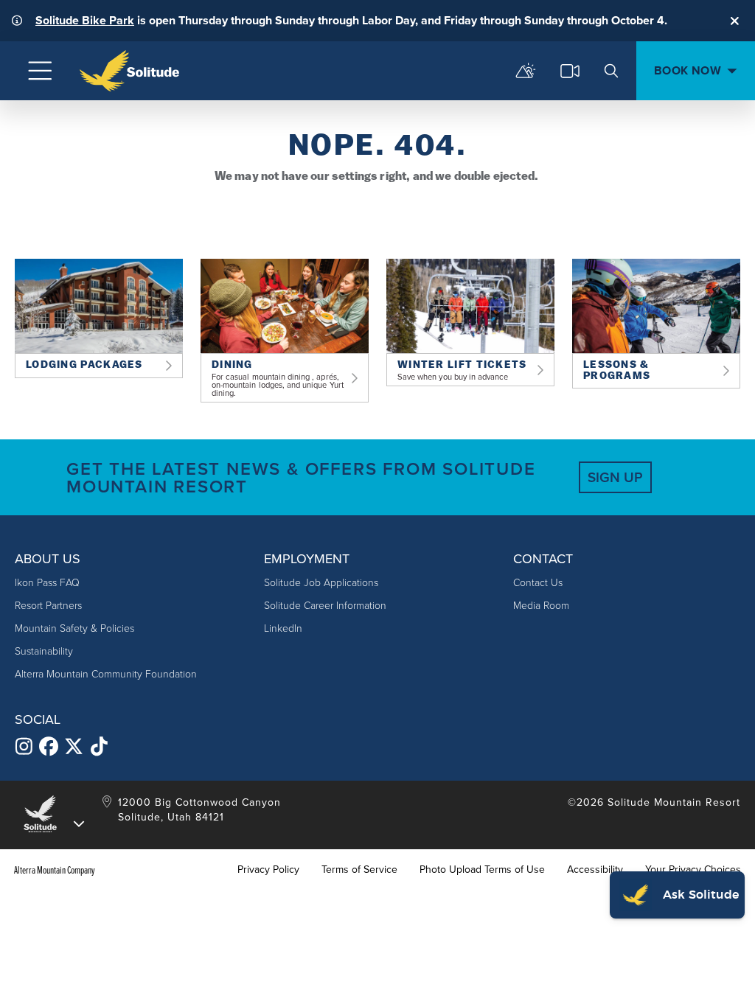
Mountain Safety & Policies (74, 628)
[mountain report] (525, 71)
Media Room (541, 605)
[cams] (570, 71)
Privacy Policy (268, 870)
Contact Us (538, 582)
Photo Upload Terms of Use (482, 870)
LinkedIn (283, 628)
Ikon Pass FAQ (47, 582)
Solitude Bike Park (84, 20)
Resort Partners (48, 605)
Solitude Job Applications (321, 582)
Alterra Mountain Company (54, 870)
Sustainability (44, 651)
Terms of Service (359, 870)
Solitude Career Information (325, 605)
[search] (611, 71)
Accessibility (595, 870)
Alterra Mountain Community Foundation (106, 674)
